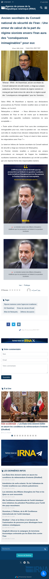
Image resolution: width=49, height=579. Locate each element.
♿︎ (43, 573)
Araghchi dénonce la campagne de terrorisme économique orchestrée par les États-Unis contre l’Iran (22, 533)
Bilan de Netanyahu (11, 312)
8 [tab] (30, 435)
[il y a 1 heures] (24, 406)
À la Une (7, 389)
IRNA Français (20, 7)
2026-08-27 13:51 (9, 508)
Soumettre (6, 377)
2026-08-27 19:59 (9, 480)
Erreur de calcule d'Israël (25, 308)
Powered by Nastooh (25, 577)
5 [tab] (22, 435)
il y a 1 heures (7, 432)
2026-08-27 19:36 (9, 497)
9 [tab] (33, 435)
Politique (27, 285)
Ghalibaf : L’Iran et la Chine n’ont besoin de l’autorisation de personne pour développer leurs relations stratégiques (22, 522)
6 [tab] (25, 435)
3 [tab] (17, 435)
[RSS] (28, 562)
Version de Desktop (24, 555)
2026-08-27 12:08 (9, 516)
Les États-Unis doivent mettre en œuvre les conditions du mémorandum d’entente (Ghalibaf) (24, 427)
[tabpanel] (24, 412)
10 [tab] (35, 435)
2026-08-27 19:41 (9, 488)
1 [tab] (12, 435)
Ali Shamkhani (9, 308)
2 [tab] (14, 435)
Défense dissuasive (27, 312)
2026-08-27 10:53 (9, 538)
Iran (20, 285)
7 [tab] (27, 435)
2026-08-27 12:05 (9, 527)
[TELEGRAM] (24, 562)
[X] (20, 562)
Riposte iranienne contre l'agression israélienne (20, 304)
